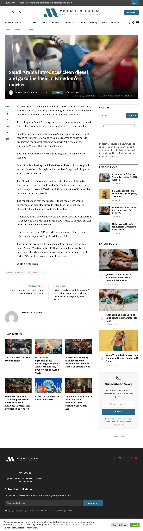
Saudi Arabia (33, 273)
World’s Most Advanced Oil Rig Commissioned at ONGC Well (124, 210)
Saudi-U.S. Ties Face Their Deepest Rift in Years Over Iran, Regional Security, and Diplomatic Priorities (17, 402)
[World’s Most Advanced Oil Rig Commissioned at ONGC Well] (104, 210)
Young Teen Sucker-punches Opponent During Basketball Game (122, 358)
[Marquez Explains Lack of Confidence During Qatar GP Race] (118, 300)
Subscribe (131, 12)
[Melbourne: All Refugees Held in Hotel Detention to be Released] (104, 227)
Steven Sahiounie (25, 92)
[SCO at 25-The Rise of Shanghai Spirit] (48, 385)
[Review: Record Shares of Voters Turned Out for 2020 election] (104, 177)
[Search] (128, 22)
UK (43, 273)
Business (57, 92)
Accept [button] (135, 525)
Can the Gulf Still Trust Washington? (18, 359)
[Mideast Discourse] (71, 12)
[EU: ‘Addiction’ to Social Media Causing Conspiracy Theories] (104, 194)
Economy (56, 22)
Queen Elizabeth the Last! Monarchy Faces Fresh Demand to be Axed (120, 277)
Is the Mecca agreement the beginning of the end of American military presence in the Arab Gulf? (48, 365)
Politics (44, 22)
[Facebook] (7, 113)
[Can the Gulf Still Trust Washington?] (18, 346)
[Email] (7, 139)
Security (93, 22)
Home (35, 22)
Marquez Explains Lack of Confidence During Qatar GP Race (121, 317)
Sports (82, 22)
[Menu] (137, 22)
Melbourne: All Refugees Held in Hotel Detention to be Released (124, 227)
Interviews (70, 22)
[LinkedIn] (7, 126)
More (104, 22)
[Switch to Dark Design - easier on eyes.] (133, 22)
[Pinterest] (7, 132)
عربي (134, 3)
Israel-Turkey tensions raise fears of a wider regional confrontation (47, 3)
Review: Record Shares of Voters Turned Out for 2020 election (124, 177)
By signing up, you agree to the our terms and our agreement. (120, 422)
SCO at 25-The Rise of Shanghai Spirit (47, 398)
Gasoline (19, 273)
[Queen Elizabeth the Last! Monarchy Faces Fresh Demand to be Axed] (118, 260)
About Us (115, 22)
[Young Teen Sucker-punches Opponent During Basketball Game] (118, 340)
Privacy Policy (125, 422)
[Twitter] (7, 120)
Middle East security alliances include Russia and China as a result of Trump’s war (77, 362)
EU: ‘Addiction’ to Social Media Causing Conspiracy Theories (124, 194)
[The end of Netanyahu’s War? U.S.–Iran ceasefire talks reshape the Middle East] (78, 385)
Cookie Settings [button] (119, 525)
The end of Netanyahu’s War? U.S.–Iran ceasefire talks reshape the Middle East (78, 402)
